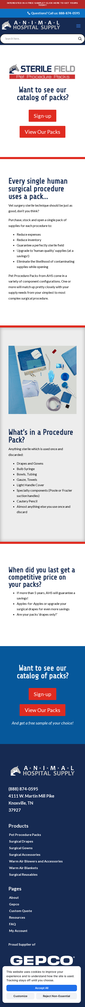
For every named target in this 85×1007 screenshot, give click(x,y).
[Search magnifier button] (80, 39)
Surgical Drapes (21, 841)
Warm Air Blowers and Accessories (36, 861)
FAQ (12, 924)
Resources (17, 917)
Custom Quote (20, 911)
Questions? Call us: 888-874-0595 (55, 13)
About (14, 897)
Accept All (41, 988)
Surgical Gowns (21, 848)
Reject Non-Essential (56, 996)
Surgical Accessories (24, 854)
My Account (18, 931)
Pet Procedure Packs (25, 835)
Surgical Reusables (23, 874)
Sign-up (42, 116)
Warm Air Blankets (23, 868)
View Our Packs (42, 132)
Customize (20, 996)
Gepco (14, 904)
